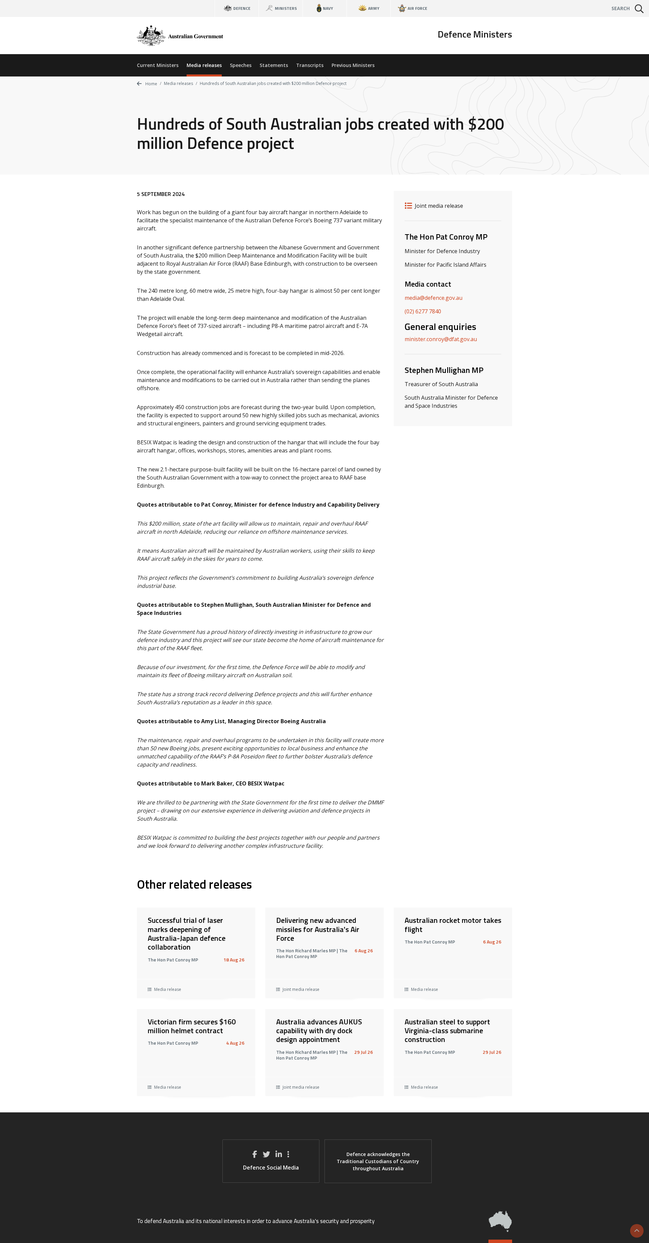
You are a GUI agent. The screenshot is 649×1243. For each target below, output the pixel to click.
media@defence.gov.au (433, 298)
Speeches (240, 65)
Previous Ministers (353, 65)
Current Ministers (157, 65)
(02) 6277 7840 (423, 311)
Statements (274, 65)
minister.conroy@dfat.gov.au (441, 339)
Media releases (204, 65)
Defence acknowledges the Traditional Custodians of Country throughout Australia (378, 1161)
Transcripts (309, 65)
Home (150, 84)
